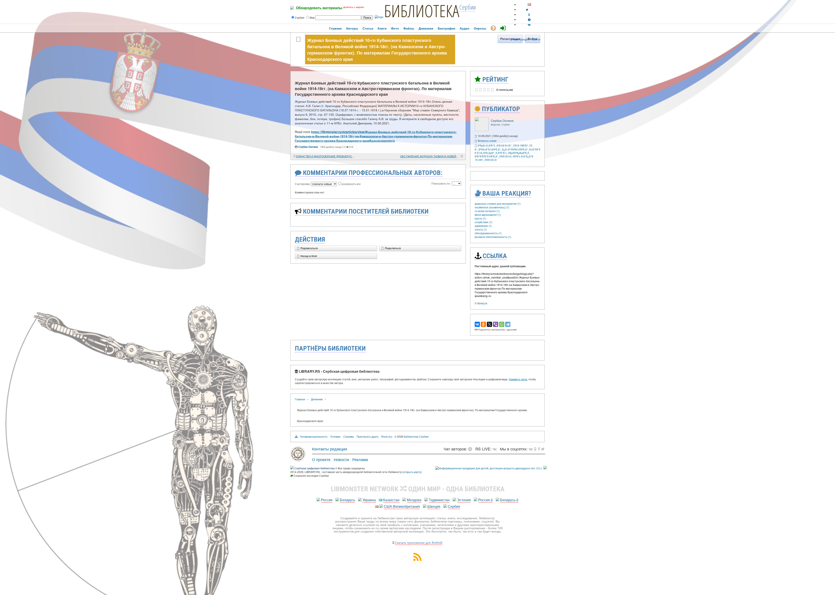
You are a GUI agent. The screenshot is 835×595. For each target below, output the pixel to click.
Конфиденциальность (313, 436)
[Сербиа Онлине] (482, 130)
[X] (489, 324)
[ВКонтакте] (477, 324)
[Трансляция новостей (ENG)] (527, 9)
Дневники (317, 399)
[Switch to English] (529, 4)
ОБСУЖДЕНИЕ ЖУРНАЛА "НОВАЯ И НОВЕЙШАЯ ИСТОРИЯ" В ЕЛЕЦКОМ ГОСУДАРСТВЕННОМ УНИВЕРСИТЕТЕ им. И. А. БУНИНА (430, 156)
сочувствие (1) (483, 222)
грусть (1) (480, 218)
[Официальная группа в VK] (529, 24)
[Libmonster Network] (488, 468)
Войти (536, 39)
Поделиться (393, 248)
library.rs (482, 303)
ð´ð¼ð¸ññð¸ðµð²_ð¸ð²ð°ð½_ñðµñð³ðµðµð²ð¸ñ (502, 153)
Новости (341, 459)
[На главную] (298, 460)
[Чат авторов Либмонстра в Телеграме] (529, 19)
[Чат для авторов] (471, 449)
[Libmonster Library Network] (545, 468)
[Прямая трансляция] (496, 449)
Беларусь (347, 499)
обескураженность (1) (488, 233)
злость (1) (481, 229)
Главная (300, 399)
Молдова (414, 499)
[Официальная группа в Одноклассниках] (529, 14)
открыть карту (412, 472)
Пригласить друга (367, 436)
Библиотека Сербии (416, 436)
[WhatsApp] (501, 324)
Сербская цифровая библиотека (314, 468)
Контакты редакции (329, 449)
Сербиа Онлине (308, 147)
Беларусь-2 (509, 499)
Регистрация (520, 39)
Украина (369, 499)
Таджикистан (439, 499)
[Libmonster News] (543, 449)
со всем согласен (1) (487, 211)
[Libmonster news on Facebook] (539, 449)
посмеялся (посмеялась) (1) (492, 207)
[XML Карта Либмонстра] (417, 559)
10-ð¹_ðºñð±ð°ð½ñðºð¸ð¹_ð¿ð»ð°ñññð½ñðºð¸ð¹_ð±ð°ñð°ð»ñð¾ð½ (513, 147)
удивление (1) (483, 225)
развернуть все (351, 184)
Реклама (360, 459)
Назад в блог (309, 256)
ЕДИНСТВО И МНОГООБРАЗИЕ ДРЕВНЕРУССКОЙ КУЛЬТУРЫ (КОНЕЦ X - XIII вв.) (326, 156)
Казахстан (391, 499)
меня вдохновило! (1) (488, 214)
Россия (326, 499)
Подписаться (309, 248)
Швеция (433, 506)
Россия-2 (485, 499)
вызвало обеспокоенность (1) (493, 237)
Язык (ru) (386, 436)
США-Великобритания (402, 506)
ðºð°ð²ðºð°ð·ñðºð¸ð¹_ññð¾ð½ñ (493, 156)
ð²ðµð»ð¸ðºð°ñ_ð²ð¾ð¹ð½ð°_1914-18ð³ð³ (503, 145)
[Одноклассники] (483, 324)
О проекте (321, 459)
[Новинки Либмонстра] (535, 449)
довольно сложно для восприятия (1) (498, 203)
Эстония (464, 499)
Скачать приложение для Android (418, 542)
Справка (348, 436)
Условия (335, 436)
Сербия (454, 506)
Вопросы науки (487, 140)
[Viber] (495, 324)
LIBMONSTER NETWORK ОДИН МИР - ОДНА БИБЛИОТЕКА (417, 489)
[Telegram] (507, 324)
